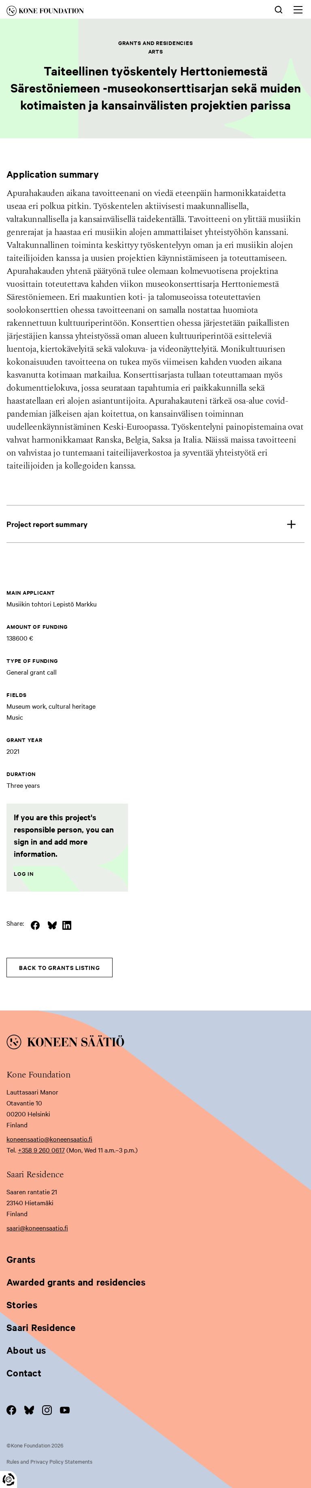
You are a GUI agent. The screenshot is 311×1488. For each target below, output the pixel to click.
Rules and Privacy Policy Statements (49, 1461)
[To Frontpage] (155, 1043)
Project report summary (46, 524)
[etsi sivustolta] (278, 8)
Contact (23, 1373)
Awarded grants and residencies (75, 1282)
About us (26, 1350)
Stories (21, 1305)
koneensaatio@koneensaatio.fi (49, 1138)
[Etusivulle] (92, 12)
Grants (21, 1259)
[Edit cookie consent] (8, 1479)
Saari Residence (40, 1327)
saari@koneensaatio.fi (37, 1227)
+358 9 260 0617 (41, 1149)
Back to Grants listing (59, 967)
